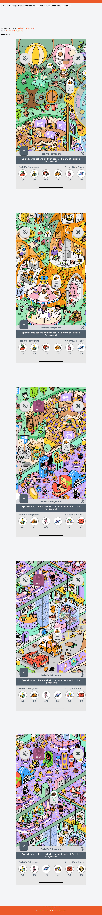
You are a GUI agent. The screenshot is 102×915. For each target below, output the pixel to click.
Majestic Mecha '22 (26, 28)
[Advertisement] (33, 17)
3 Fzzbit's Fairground (14, 30)
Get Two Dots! (51, 908)
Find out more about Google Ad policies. (59, 910)
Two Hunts (51, 1)
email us (58, 907)
